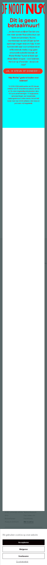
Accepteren (23, 542)
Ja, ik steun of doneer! (22, 71)
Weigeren (23, 549)
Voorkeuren (23, 556)
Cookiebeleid (22, 561)
